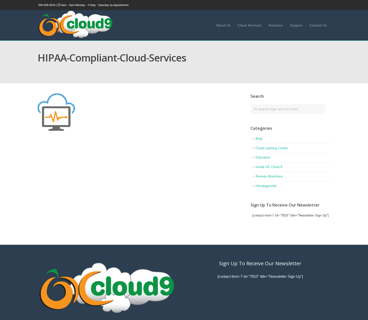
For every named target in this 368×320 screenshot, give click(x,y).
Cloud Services (249, 25)
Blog (259, 138)
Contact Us (318, 25)
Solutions (275, 25)
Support (296, 25)
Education (263, 157)
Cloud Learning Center (272, 148)
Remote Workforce (269, 176)
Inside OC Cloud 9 (269, 167)
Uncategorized (266, 186)
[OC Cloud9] (75, 37)
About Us (223, 25)
